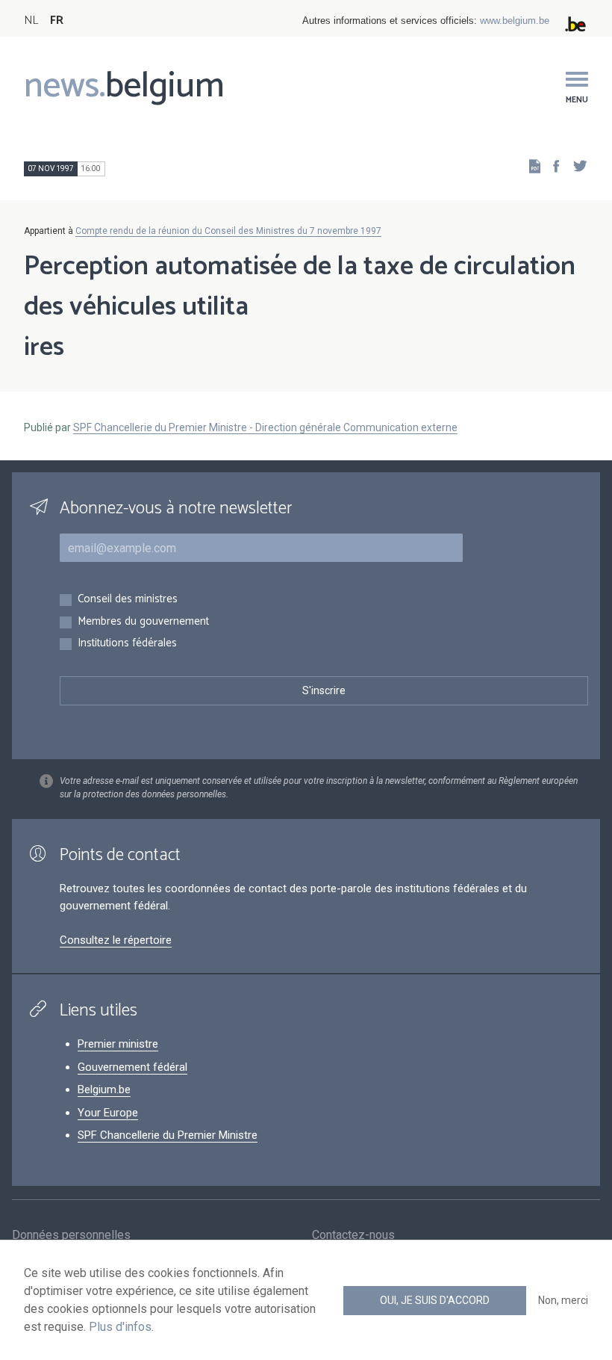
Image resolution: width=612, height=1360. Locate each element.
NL (31, 20)
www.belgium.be (514, 20)
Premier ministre (118, 1044)
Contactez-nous (353, 1235)
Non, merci (563, 1300)
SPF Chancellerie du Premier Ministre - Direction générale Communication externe (265, 427)
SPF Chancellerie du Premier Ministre (167, 1135)
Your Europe (108, 1112)
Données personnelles (71, 1235)
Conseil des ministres (128, 599)
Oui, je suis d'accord (435, 1300)
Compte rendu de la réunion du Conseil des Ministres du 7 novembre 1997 (228, 231)
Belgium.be (104, 1089)
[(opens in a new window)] (551, 165)
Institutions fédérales (127, 643)
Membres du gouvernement (143, 622)
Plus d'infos (120, 1327)
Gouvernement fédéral (132, 1067)
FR (56, 20)
